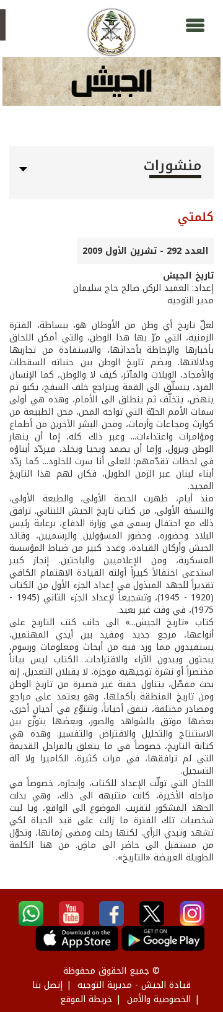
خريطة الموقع (86, 999)
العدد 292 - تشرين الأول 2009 (145, 251)
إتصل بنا (47, 985)
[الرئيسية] (111, 32)
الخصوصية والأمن (159, 999)
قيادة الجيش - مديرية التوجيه (134, 985)
